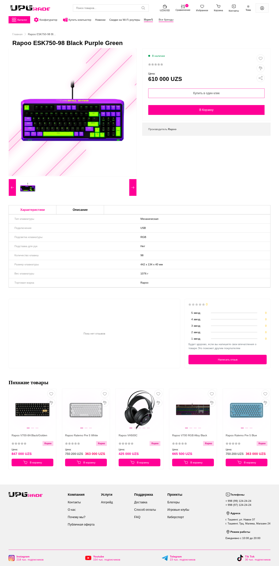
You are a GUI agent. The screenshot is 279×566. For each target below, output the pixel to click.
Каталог (22, 19)
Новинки (100, 19)
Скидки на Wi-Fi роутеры (124, 19)
